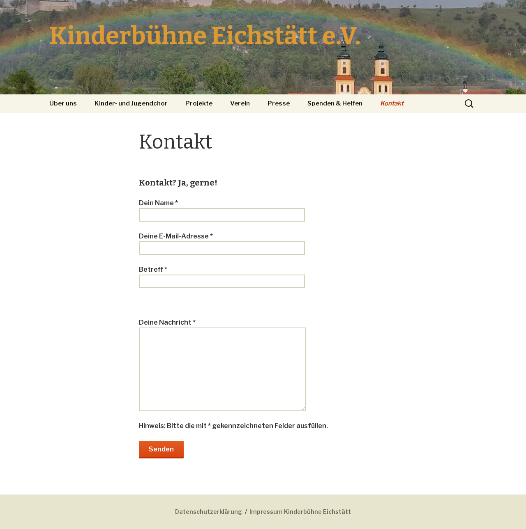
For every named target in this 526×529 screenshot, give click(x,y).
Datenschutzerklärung (208, 511)
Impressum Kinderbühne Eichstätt (300, 511)
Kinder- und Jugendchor (131, 103)
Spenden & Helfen (334, 103)
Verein (240, 103)
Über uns (63, 103)
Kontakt (392, 103)
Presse (279, 103)
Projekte (198, 103)
